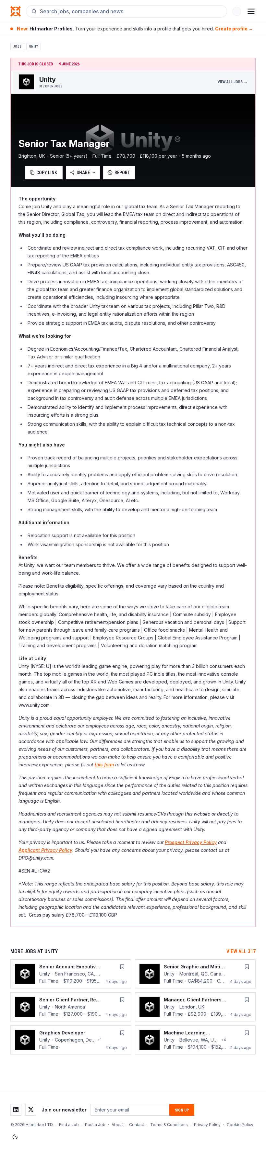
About (117, 1124)
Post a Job (95, 1124)
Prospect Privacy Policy (191, 842)
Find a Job (69, 1124)
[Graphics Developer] (71, 1040)
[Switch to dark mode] (14, 1137)
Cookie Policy (240, 1124)
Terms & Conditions (169, 1124)
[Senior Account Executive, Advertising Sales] (71, 974)
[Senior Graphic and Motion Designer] (195, 974)
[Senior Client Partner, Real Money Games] (71, 1007)
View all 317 (241, 951)
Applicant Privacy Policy (45, 850)
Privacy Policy (207, 1124)
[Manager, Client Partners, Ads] (195, 1007)
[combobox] (131, 11)
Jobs (17, 46)
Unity (33, 46)
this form (104, 764)
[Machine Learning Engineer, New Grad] (195, 1040)
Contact (136, 1124)
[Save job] (122, 966)
